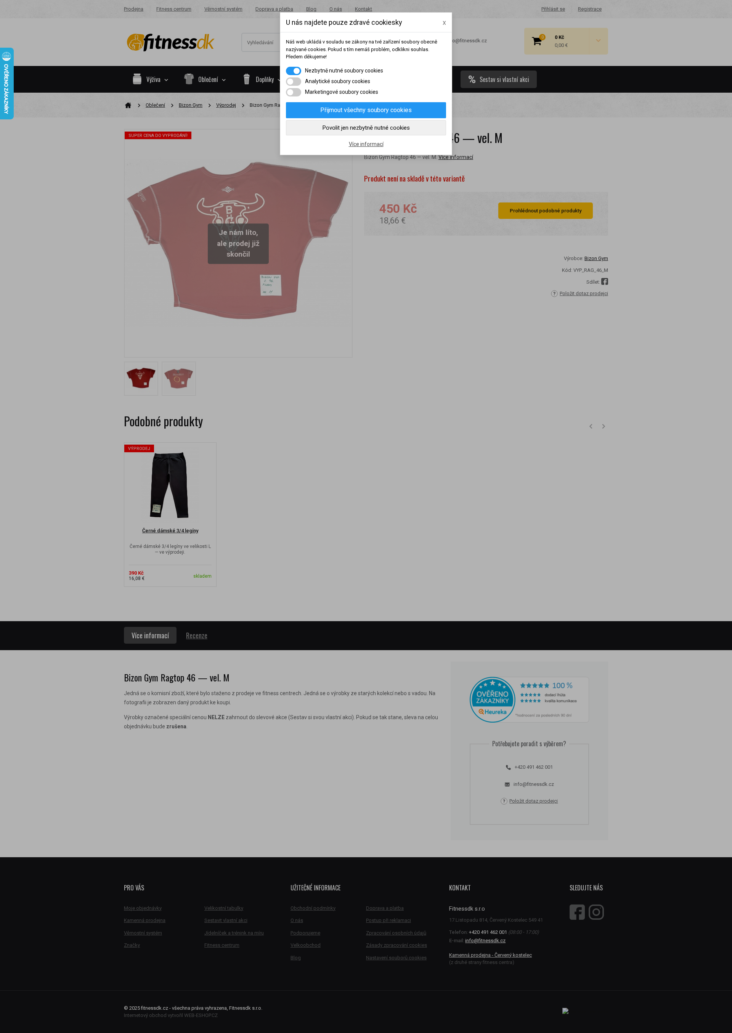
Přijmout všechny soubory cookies (366, 110)
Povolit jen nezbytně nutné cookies (366, 127)
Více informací (366, 144)
